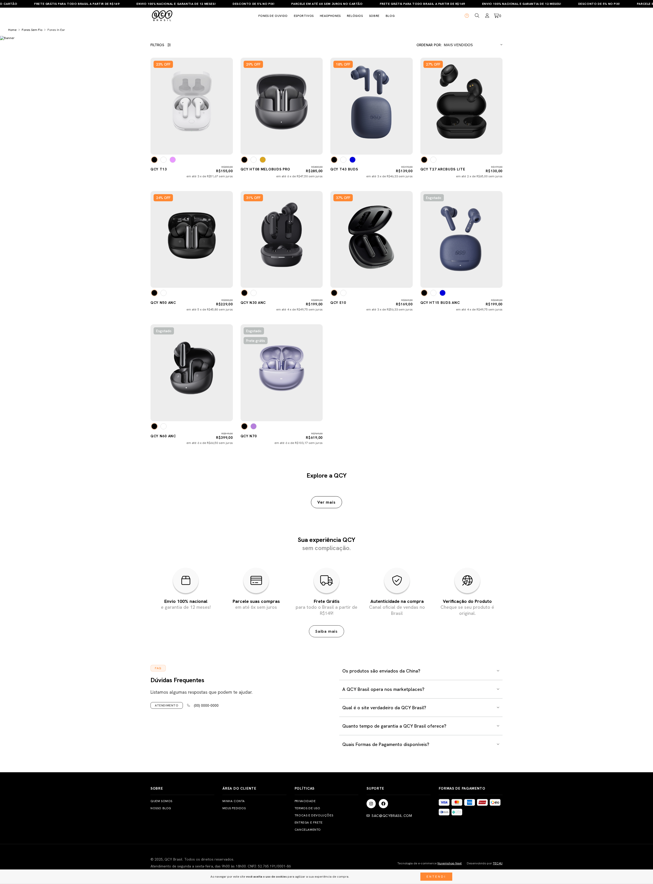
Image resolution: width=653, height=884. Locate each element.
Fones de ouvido (273, 16)
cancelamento (308, 830)
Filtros (157, 45)
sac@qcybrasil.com (392, 815)
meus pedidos (234, 808)
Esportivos (304, 16)
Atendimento (167, 705)
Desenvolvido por (485, 863)
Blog (390, 16)
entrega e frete (309, 822)
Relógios (355, 16)
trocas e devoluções (314, 815)
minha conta (233, 801)
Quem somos (161, 801)
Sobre (374, 16)
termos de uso (307, 808)
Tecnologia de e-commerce (429, 863)
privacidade (305, 801)
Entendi (436, 877)
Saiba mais (326, 631)
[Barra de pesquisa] (477, 16)
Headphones (330, 16)
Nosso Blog (160, 808)
